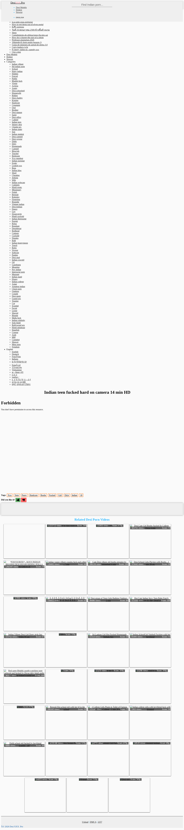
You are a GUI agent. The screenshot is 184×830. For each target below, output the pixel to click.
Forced (15, 76)
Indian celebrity (18, 320)
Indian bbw (17, 170)
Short (14, 173)
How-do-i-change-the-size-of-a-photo (28, 37)
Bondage (16, 226)
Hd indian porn (18, 66)
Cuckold (15, 236)
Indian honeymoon (20, 243)
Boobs (43, 495)
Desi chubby (17, 98)
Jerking (15, 178)
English (15, 352)
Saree (14, 115)
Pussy (24, 495)
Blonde (15, 315)
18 (81, 495)
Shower (15, 342)
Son (13, 132)
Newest (19, 12)
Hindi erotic (17, 187)
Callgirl (15, 120)
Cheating (16, 175)
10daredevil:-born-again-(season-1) (27, 42)
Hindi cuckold (18, 216)
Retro (14, 248)
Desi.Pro (18, 2)
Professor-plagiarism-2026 (23, 40)
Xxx (10, 495)
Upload (85, 822)
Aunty (14, 88)
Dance (14, 209)
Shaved (15, 313)
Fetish (14, 192)
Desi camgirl (17, 136)
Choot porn (17, 289)
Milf (13, 337)
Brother (15, 110)
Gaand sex (16, 298)
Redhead (15, 231)
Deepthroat (16, 228)
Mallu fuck (16, 318)
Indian (74, 495)
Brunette (15, 202)
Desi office (16, 117)
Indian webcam (18, 182)
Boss (14, 168)
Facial (14, 308)
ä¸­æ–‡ (14, 375)
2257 (100, 822)
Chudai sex (16, 127)
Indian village (17, 64)
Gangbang (16, 265)
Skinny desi (17, 124)
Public (14, 78)
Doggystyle (17, 214)
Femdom (15, 347)
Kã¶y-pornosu (18, 27)
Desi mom (16, 296)
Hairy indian (17, 71)
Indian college (18, 282)
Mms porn (16, 344)
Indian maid (17, 277)
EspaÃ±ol (16, 365)
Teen (17, 495)
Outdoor (15, 291)
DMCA (93, 822)
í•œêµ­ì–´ (15, 377)
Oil (13, 262)
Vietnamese (17, 370)
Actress (15, 86)
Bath (14, 240)
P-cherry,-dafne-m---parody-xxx (25, 49)
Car (13, 303)
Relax (14, 224)
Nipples (15, 238)
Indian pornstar (18, 161)
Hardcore (16, 103)
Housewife (16, 93)
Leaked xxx (17, 165)
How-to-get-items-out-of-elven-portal (27, 24)
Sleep (14, 33)
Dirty (14, 144)
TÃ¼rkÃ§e (17, 367)
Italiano (15, 359)
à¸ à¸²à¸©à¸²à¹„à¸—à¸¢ (21, 379)
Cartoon (15, 233)
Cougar (15, 332)
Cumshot (16, 340)
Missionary (16, 190)
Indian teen (16, 122)
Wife (14, 180)
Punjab (15, 221)
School (15, 69)
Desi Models (21, 7)
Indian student (18, 134)
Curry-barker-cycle (20, 47)
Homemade (17, 146)
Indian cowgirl (18, 260)
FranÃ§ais (16, 356)
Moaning (16, 267)
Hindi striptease (18, 327)
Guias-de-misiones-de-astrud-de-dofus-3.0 (30, 45)
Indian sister (17, 129)
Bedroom (16, 156)
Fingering (16, 199)
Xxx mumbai (17, 158)
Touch (14, 245)
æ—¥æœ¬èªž (17, 372)
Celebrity (16, 185)
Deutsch (15, 354)
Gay (13, 211)
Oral (14, 107)
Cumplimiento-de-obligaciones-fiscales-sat (30, 35)
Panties (15, 255)
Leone (14, 311)
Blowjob (15, 151)
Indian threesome (19, 219)
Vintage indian (18, 204)
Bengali (15, 195)
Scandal (15, 306)
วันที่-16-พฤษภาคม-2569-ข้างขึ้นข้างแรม (31, 30)
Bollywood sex (18, 325)
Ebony (15, 279)
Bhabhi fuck (17, 81)
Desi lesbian (17, 207)
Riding (15, 95)
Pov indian (16, 269)
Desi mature (17, 112)
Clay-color (16, 52)
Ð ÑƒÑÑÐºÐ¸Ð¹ (19, 362)
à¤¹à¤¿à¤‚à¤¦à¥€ (19, 382)
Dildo (14, 141)
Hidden (15, 74)
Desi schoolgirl (18, 91)
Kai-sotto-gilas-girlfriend (22, 22)
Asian (14, 284)
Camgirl (15, 149)
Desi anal (16, 257)
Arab (14, 335)
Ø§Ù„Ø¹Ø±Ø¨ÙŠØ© (21, 384)
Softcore (15, 253)
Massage (15, 274)
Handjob (15, 330)
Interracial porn (18, 272)
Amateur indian (18, 286)
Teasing (15, 301)
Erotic (14, 163)
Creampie (16, 105)
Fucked (52, 495)
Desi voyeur (17, 139)
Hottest (19, 10)
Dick (67, 495)
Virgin (14, 83)
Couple (15, 294)
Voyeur (15, 250)
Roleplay (16, 197)
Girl (60, 495)
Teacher (15, 153)
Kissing (15, 100)
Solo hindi (16, 323)
